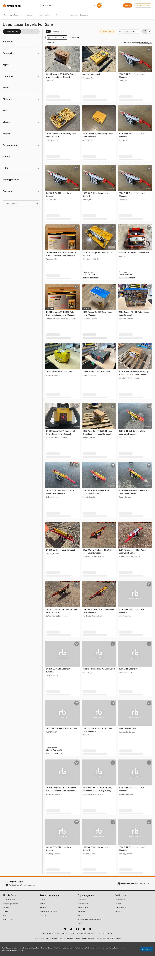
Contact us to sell (121, 908)
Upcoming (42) (12, 31)
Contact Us (144, 883)
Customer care (120, 900)
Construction (82, 900)
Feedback (118, 912)
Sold (30, 31)
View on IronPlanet (90, 277)
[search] (37, 203)
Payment (43, 915)
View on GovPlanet (127, 277)
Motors (80, 915)
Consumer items (83, 904)
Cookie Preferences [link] (105, 933)
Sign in (127, 5)
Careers (5, 912)
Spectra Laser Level (91, 74)
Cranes (80, 923)
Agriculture (81, 912)
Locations (84, 15)
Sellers (42, 904)
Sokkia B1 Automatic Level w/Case (134, 252)
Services (59, 15)
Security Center (8, 919)
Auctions (29, 15)
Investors (6, 908)
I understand (146, 949)
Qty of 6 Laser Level (127, 728)
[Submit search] (99, 5)
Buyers (42, 900)
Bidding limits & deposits (48, 912)
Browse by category (11, 15)
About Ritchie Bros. (9, 900)
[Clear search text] (94, 5)
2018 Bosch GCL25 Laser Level (96, 371)
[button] (107, 31)
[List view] (149, 31)
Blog (4, 915)
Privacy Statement (48, 933)
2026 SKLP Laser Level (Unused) (60, 550)
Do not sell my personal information (82, 933)
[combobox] (129, 31)
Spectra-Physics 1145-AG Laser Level (98, 669)
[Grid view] (144, 31)
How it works (44, 15)
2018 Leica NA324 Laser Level (59, 371)
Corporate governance (10, 904)
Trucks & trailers (83, 908)
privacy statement (10, 950)
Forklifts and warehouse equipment (89, 919)
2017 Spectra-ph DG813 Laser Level (62, 728)
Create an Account (143, 5)
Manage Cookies (114, 948)
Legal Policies (62, 933)
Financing (73, 15)
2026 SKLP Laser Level (129, 669)
